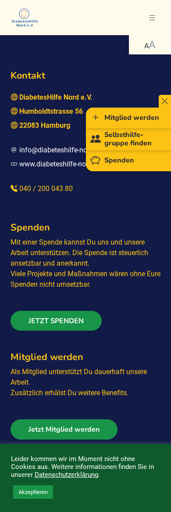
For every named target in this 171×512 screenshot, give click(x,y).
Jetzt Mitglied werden (64, 429)
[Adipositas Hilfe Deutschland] (25, 16)
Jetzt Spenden (56, 321)
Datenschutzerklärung (66, 475)
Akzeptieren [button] (33, 492)
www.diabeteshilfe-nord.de (60, 164)
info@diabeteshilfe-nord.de (61, 150)
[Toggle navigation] (152, 17)
